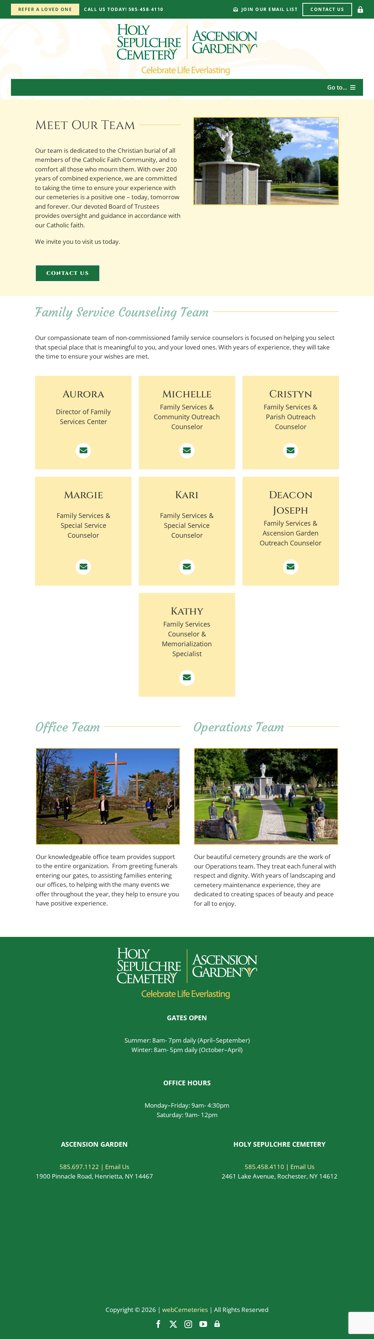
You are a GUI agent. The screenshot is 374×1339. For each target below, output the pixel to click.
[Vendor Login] (360, 9)
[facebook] (158, 1324)
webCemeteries (185, 1309)
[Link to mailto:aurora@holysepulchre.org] (83, 450)
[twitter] (173, 1324)
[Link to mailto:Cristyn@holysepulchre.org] (290, 450)
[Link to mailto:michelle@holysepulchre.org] (187, 450)
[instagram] (188, 1324)
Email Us (302, 1166)
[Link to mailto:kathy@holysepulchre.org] (187, 677)
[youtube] (203, 1324)
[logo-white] (187, 951)
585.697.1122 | (82, 1166)
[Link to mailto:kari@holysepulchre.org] (187, 567)
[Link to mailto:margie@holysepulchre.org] (83, 567)
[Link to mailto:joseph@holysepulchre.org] (290, 567)
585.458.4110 (264, 1166)
